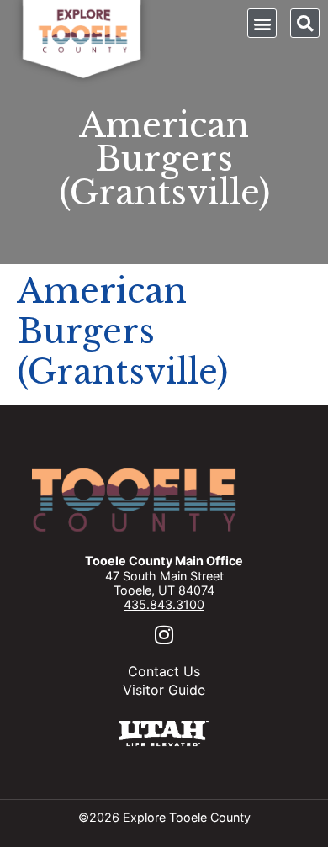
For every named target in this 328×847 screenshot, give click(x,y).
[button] (262, 23)
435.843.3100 (164, 604)
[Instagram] (164, 634)
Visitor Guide (164, 689)
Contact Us (164, 671)
